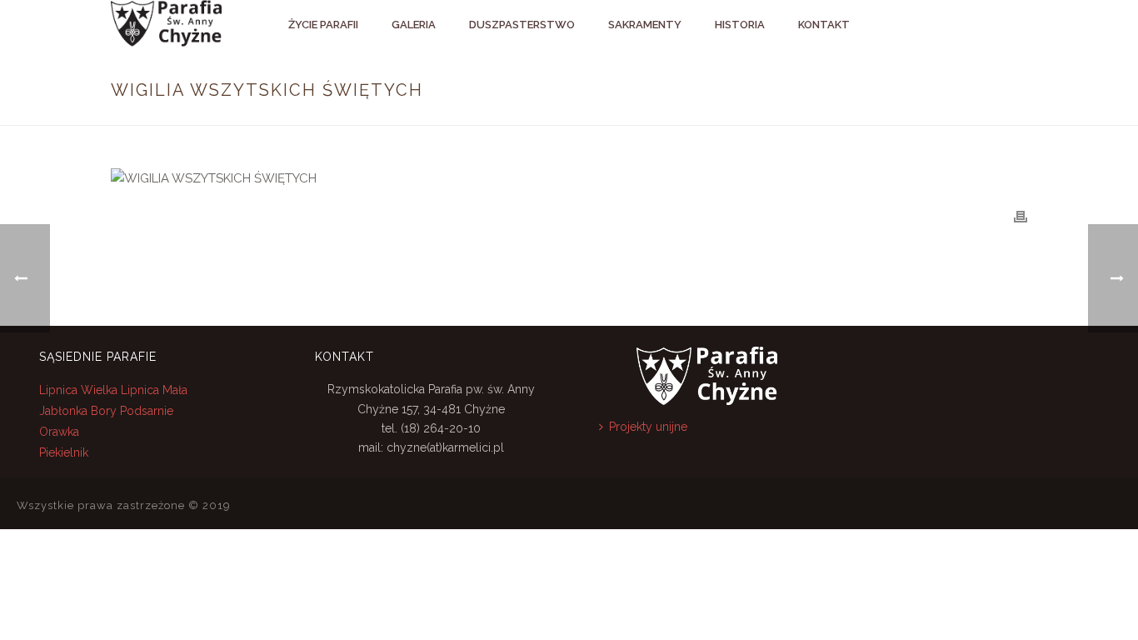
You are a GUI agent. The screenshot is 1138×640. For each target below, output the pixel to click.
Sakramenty (644, 24)
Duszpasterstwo (522, 24)
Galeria (414, 24)
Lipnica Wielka (80, 390)
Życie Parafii (323, 24)
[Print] (1020, 216)
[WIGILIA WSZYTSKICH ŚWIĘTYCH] (569, 178)
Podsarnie (146, 411)
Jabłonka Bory (78, 411)
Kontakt (824, 24)
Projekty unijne (648, 426)
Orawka (59, 431)
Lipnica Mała (154, 390)
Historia (740, 24)
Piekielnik (63, 452)
